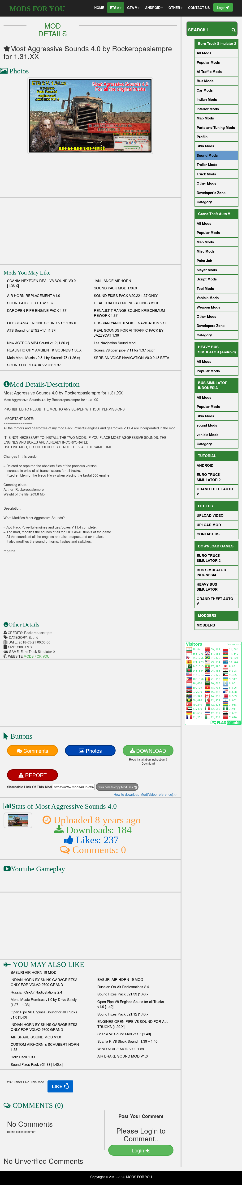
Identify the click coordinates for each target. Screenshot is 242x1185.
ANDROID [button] (152, 7)
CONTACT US (199, 7)
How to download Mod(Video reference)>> (145, 794)
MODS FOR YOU (37, 9)
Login (221, 7)
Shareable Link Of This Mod (29, 786)
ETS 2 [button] (114, 7)
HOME (99, 7)
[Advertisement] (90, 231)
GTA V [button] (132, 7)
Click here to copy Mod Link (116, 787)
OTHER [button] (174, 7)
